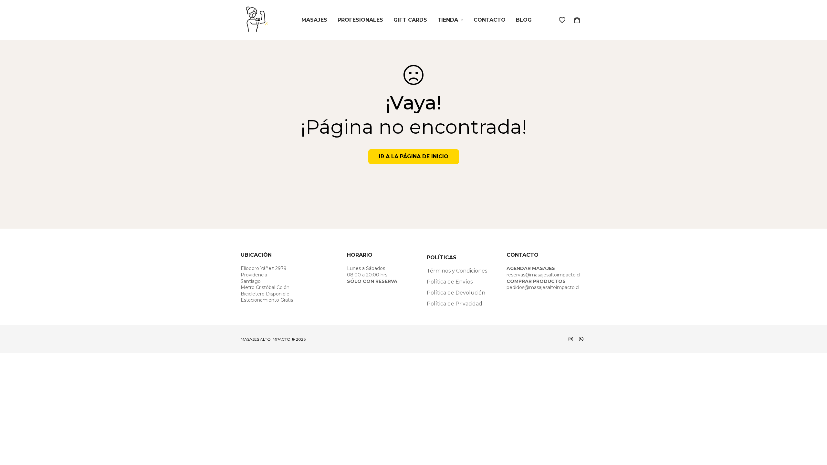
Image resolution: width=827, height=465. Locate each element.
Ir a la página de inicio (413, 156)
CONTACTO (490, 20)
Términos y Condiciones (457, 271)
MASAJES (314, 20)
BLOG (524, 20)
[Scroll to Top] (814, 429)
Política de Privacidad (454, 304)
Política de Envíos (450, 282)
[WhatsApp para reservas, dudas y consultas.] (581, 339)
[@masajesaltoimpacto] (570, 339)
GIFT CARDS (410, 20)
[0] (577, 20)
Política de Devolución (456, 293)
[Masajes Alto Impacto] (257, 20)
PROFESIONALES (360, 20)
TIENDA (447, 20)
